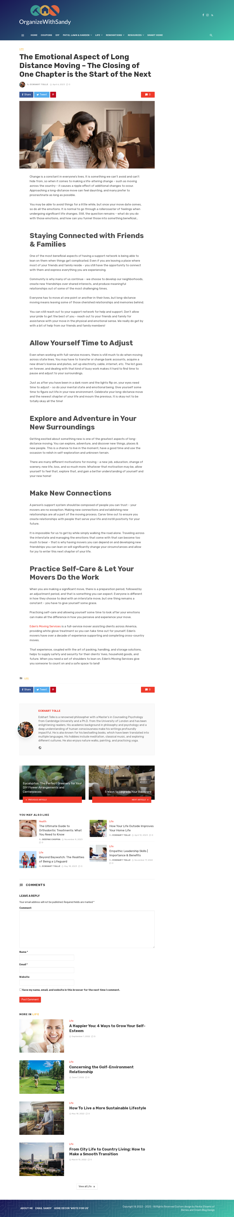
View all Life (85, 1186)
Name (23, 952)
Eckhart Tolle (39, 84)
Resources (135, 35)
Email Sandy (43, 1208)
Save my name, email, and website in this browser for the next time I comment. (71, 990)
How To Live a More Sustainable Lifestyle (107, 1108)
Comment (25, 908)
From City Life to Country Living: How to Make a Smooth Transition (107, 1151)
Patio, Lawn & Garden (76, 35)
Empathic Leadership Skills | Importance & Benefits (128, 853)
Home (34, 35)
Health (42, 821)
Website (24, 977)
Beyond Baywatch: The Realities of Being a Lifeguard (61, 859)
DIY (57, 35)
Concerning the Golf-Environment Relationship (101, 1069)
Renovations (114, 35)
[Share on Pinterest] (53, 95)
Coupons (46, 35)
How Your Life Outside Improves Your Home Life (131, 828)
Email (23, 964)
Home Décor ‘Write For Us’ (71, 1208)
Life (97, 35)
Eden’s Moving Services (45, 626)
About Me (26, 1208)
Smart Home (155, 35)
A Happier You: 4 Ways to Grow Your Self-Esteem (107, 1028)
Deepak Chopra (51, 839)
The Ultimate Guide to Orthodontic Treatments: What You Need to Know (60, 830)
